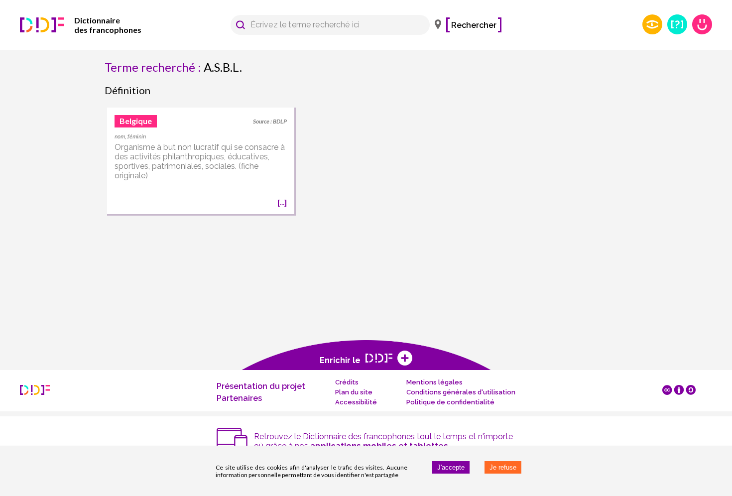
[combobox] (325, 25)
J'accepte (451, 467)
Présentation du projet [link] (261, 386)
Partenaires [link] (239, 398)
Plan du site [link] (353, 392)
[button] (240, 25)
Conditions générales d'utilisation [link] (460, 392)
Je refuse (502, 467)
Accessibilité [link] (356, 402)
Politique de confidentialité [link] (450, 402)
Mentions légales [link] (434, 382)
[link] (94, 24)
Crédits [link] (347, 382)
